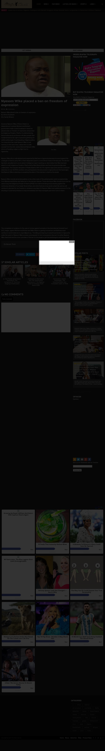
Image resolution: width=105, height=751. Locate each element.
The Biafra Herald (59, 264)
